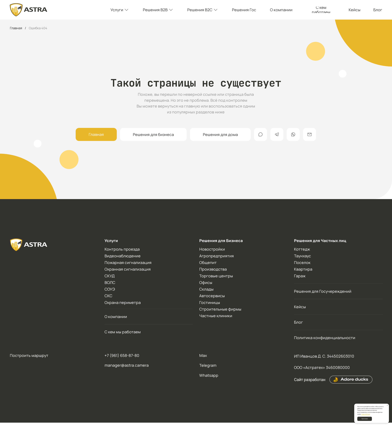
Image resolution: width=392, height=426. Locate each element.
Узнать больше (365, 414)
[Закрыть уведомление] (387, 405)
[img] (28, 9)
